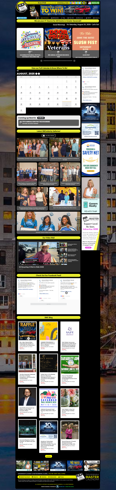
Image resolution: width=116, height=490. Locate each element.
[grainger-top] (70, 14)
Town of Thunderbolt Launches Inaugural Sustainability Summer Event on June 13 (69, 378)
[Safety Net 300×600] (91, 175)
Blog (63, 18)
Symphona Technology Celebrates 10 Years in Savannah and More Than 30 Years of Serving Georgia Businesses (48, 444)
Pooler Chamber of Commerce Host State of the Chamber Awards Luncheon (27, 184)
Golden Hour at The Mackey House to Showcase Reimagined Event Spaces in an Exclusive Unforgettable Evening (48, 377)
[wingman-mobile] (41, 470)
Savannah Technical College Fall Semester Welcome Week (48, 232)
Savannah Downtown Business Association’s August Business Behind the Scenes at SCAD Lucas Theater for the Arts (32, 208)
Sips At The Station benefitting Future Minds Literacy (64, 207)
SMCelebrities (55, 18)
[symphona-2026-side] (91, 138)
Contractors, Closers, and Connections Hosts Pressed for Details (48, 184)
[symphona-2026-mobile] (58, 470)
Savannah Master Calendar (26, 280)
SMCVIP (89, 18)
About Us (35, 477)
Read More (21, 347)
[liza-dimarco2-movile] (92, 470)
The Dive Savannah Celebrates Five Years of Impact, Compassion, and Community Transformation (27, 376)
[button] (82, 4)
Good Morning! (59, 25)
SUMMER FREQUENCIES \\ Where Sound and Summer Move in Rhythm (48, 344)
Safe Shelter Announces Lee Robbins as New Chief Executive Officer (27, 409)
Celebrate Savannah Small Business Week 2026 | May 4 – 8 (48, 411)
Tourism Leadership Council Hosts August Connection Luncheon (70, 184)
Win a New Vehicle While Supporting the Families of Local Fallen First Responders (27, 344)
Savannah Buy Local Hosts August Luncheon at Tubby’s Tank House (32, 158)
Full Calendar (45, 18)
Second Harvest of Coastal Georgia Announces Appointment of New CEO (69, 443)
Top (38, 18)
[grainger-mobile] (75, 470)
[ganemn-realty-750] (24, 470)
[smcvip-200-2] (34, 16)
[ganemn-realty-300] (91, 213)
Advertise (43, 477)
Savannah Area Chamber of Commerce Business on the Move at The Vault (65, 159)
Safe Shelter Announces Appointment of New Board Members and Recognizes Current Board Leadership (69, 344)
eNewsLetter (80, 18)
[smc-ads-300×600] (91, 250)
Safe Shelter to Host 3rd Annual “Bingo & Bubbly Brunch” (68, 411)
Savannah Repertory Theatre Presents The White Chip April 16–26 (27, 441)
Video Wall (71, 18)
